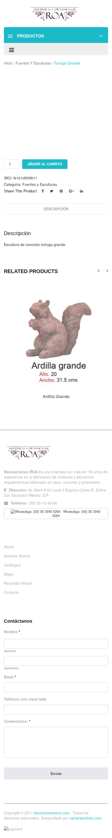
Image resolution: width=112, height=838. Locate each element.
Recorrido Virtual (18, 583)
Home (9, 546)
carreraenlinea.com (86, 818)
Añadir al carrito (45, 164)
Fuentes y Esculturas (33, 63)
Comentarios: (17, 721)
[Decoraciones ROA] (56, 13)
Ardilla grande (56, 396)
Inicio (8, 63)
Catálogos (12, 565)
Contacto (11, 592)
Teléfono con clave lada (25, 699)
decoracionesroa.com (52, 812)
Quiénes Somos (17, 555)
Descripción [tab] (56, 208)
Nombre (12, 631)
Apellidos (11, 668)
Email (10, 677)
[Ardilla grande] (56, 338)
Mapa (8, 574)
